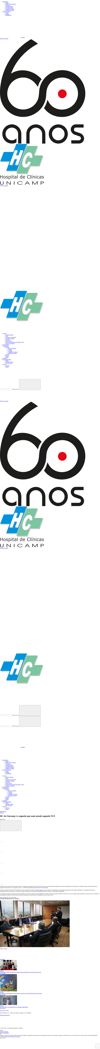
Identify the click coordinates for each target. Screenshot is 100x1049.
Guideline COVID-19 (13, 352)
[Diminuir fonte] (31, 26)
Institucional (5, 1)
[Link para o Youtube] (51, 378)
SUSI (6, 336)
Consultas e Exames (9, 338)
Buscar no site (16, 389)
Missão (7, 360)
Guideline (10, 350)
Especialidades (6, 344)
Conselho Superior (9, 7)
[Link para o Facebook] (10, 378)
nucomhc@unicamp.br (5, 1015)
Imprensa (7, 347)
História (7, 2)
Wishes (7, 357)
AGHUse (7, 365)
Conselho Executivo (9, 9)
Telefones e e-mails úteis (10, 337)
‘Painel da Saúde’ (39, 890)
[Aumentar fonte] (10, 26)
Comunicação (6, 346)
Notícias (4, 811)
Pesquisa (7, 14)
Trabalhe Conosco (9, 362)
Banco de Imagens (12, 348)
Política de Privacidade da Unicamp (12, 1036)
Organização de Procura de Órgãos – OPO (14, 342)
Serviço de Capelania (10, 343)
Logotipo (7, 354)
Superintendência (9, 6)
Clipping (10, 349)
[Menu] (10, 399)
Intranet (7, 366)
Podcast (7, 355)
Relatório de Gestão (9, 10)
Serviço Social (8, 341)
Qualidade (5, 358)
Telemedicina (8, 15)
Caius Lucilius (3, 897)
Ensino (6, 12)
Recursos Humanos (7, 359)
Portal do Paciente (9, 334)
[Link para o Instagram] (31, 378)
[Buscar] (10, 704)
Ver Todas (2, 959)
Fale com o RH (8, 363)
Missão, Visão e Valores (10, 4)
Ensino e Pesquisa (6, 11)
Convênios (7, 5)
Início (1, 811)
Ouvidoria (7, 339)
